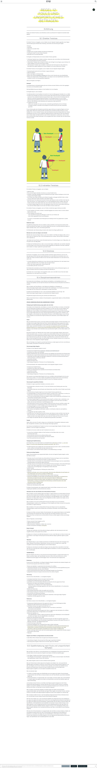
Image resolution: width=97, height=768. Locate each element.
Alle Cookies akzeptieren (82, 766)
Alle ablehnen (73, 766)
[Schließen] (95, 766)
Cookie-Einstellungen (65, 766)
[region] (48, 766)
